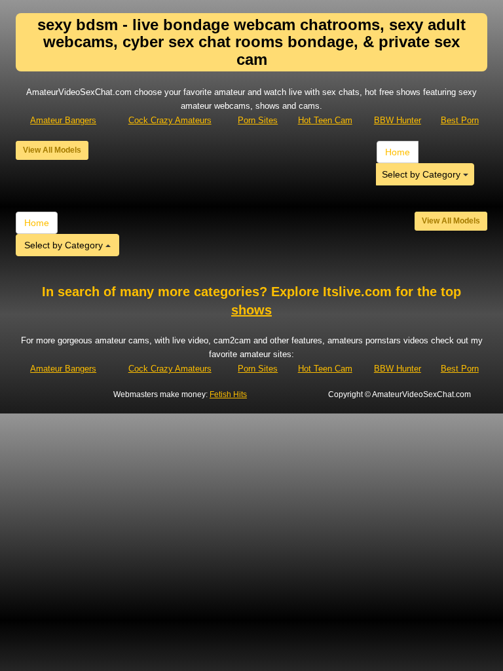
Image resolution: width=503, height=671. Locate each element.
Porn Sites (258, 120)
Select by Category (422, 174)
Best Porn (460, 120)
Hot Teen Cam (325, 120)
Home (397, 152)
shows (251, 310)
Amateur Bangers (63, 120)
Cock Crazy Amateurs (170, 120)
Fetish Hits (228, 394)
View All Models (52, 150)
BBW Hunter (397, 120)
